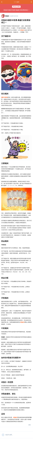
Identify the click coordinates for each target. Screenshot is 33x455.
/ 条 (16, 2)
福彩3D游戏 (4, 97)
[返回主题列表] (1, 2)
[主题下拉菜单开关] (31, 2)
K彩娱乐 (22, 30)
